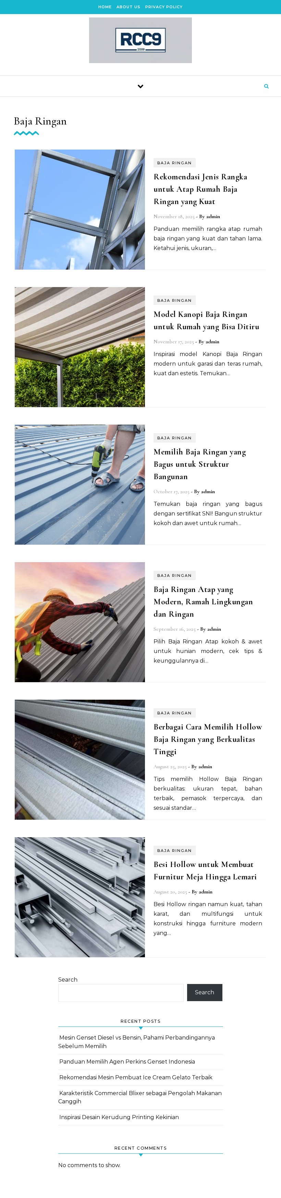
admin (213, 216)
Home (105, 6)
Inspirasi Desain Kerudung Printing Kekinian (119, 1117)
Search (67, 979)
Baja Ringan (174, 163)
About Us (128, 6)
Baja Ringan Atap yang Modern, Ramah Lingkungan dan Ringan (203, 601)
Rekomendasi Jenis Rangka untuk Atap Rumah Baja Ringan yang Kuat (200, 189)
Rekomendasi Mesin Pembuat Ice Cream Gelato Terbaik (135, 1077)
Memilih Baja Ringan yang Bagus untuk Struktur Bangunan (200, 464)
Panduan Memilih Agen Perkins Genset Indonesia (127, 1061)
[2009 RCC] (140, 42)
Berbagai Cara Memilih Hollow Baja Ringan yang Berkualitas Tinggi (208, 739)
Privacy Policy (164, 6)
